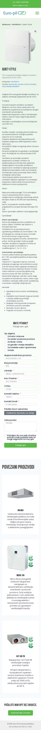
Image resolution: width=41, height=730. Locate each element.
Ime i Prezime (10, 378)
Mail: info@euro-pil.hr (20, 5)
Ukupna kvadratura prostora (17, 355)
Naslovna (6, 24)
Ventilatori (16, 24)
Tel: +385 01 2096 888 (20, 2)
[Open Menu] (37, 13)
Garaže (20, 84)
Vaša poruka (10, 420)
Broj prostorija (11, 363)
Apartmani (13, 84)
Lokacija (8, 370)
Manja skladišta (13, 86)
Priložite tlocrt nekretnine (16, 409)
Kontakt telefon (11, 393)
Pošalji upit (20, 445)
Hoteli (26, 84)
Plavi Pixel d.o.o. (23, 727)
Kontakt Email (10, 401)
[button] (35, 31)
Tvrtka (7, 386)
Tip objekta (9, 333)
